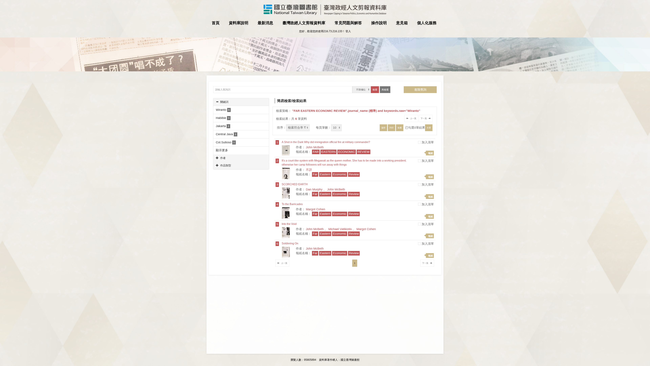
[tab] (241, 102)
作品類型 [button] (225, 165)
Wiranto (223, 109)
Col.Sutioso (225, 142)
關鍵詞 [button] (224, 101)
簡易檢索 (284, 101)
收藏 (400, 128)
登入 (348, 31)
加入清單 (428, 142)
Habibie (222, 118)
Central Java (226, 134)
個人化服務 (427, 23)
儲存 (383, 128)
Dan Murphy (314, 189)
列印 (391, 128)
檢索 (375, 89)
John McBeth (315, 147)
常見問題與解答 (348, 23)
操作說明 (379, 23)
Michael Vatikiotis (340, 229)
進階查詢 (420, 89)
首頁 (216, 23)
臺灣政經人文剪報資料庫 (304, 23)
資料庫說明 (238, 23)
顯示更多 (222, 150)
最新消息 (265, 23)
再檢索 (385, 89)
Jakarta (222, 126)
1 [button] (354, 263)
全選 (429, 128)
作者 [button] (223, 158)
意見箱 (402, 23)
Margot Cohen (315, 209)
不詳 (309, 169)
